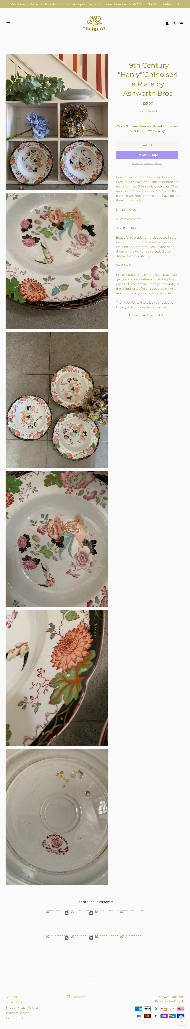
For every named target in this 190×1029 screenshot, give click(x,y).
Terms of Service (18, 1013)
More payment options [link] (147, 163)
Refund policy (16, 1018)
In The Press (15, 1002)
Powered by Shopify (169, 1001)
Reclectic (177, 997)
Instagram (78, 997)
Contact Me (14, 997)
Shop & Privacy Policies (22, 1007)
